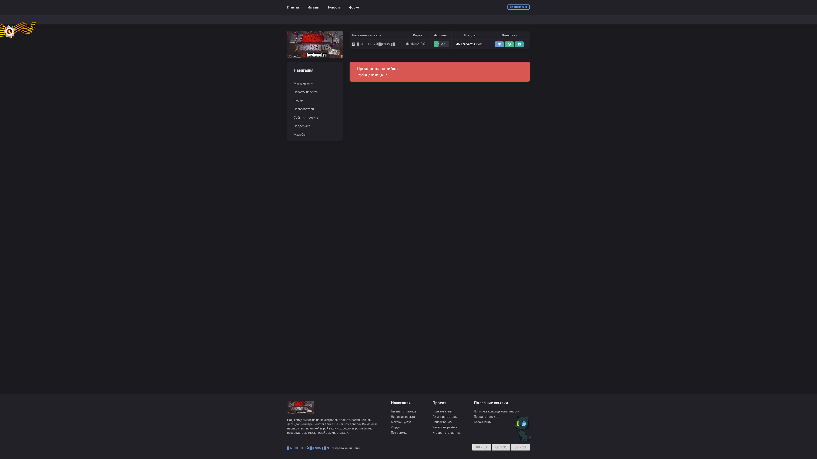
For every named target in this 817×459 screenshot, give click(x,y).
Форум (354, 7)
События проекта (306, 117)
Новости (334, 7)
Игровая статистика (447, 432)
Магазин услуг (304, 83)
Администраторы (445, 416)
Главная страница (403, 411)
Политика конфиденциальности (496, 411)
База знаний (482, 422)
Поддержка (302, 126)
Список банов (442, 422)
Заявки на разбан (445, 427)
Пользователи (304, 109)
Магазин (313, 7)
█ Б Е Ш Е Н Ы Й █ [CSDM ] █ (306, 448)
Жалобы (300, 134)
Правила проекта (486, 416)
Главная (293, 7)
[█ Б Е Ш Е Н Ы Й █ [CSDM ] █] (315, 44)
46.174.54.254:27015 (470, 44)
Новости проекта (306, 92)
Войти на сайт (518, 7)
